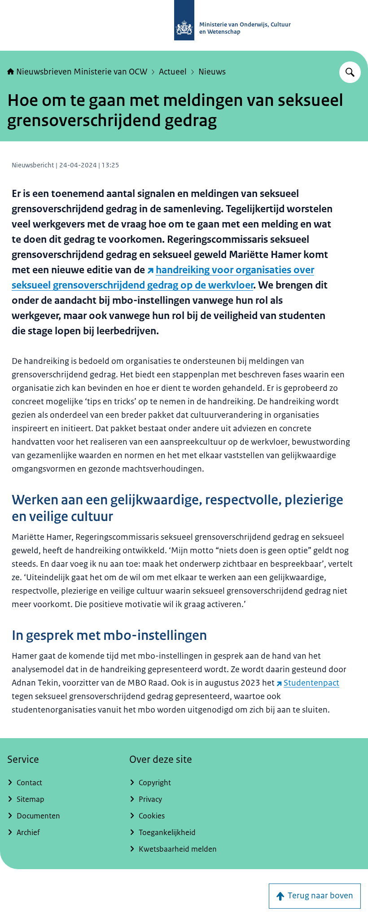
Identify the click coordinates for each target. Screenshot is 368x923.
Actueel (173, 71)
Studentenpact (311, 683)
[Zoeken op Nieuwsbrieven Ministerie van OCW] (350, 72)
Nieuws (212, 71)
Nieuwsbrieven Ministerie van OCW (81, 71)
